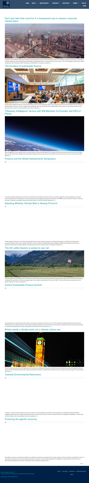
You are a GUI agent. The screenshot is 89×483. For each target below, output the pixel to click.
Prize (84, 6)
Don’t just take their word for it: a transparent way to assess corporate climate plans (41, 19)
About (34, 3)
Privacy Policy (65, 471)
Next (82, 463)
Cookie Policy (72, 471)
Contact (59, 471)
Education (66, 3)
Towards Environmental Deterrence (23, 374)
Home (27, 3)
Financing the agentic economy (21, 419)
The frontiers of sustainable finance (23, 66)
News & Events (44, 3)
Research (55, 3)
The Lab (84, 3)
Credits (71, 474)
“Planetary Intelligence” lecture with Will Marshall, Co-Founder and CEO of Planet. (43, 112)
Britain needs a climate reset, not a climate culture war (32, 329)
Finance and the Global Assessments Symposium (30, 158)
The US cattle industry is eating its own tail (27, 248)
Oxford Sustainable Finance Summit (23, 285)
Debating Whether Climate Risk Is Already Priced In (31, 203)
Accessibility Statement (81, 471)
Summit (75, 3)
